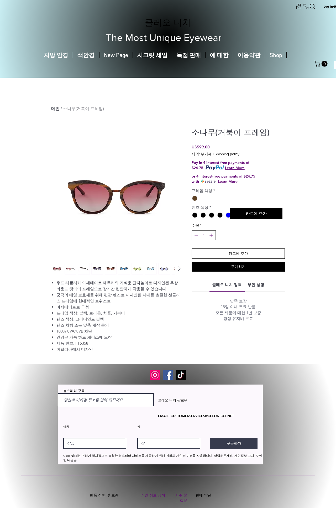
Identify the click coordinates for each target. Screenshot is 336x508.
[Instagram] (155, 375)
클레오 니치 (168, 22)
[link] (227, 284)
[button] (321, 64)
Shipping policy (227, 154)
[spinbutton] (203, 235)
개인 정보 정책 (153, 495)
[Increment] (211, 235)
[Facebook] (168, 375)
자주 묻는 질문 (181, 498)
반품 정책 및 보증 (104, 495)
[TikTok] (181, 375)
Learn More (235, 167)
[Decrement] (195, 235)
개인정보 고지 (244, 456)
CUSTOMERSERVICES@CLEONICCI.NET (202, 416)
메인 (55, 108)
